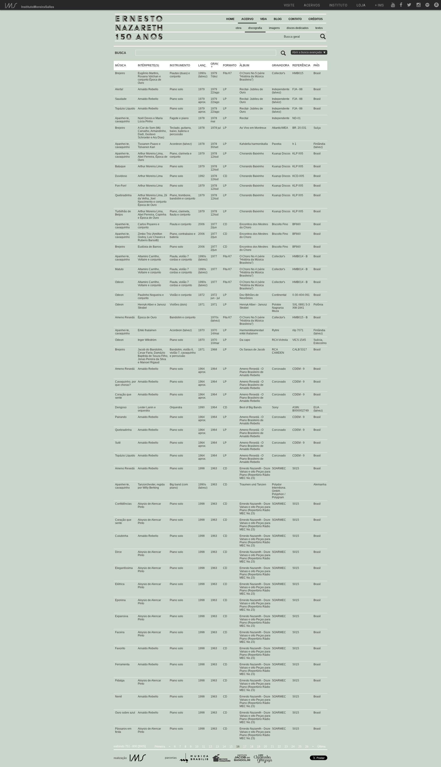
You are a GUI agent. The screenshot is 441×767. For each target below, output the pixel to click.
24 (293, 746)
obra (238, 28)
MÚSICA (120, 65)
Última (321, 746)
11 (203, 746)
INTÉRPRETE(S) (148, 65)
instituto (338, 5)
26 (306, 746)
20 (265, 746)
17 (244, 746)
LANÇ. (202, 65)
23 (286, 746)
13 (217, 746)
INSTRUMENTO (180, 65)
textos (319, 28)
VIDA (263, 19)
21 (272, 746)
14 (224, 746)
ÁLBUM (244, 65)
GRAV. (215, 63)
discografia (255, 28)
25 (300, 746)
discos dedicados (297, 28)
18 (251, 746)
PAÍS (316, 65)
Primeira (160, 746)
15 (231, 746)
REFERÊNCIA (301, 65)
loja (361, 5)
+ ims (379, 5)
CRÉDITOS (315, 19)
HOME (230, 19)
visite (289, 5)
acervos (312, 5)
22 (279, 746)
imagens (274, 28)
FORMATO (229, 65)
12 (210, 746)
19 (258, 746)
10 (196, 746)
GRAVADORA (280, 65)
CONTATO (295, 19)
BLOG (278, 19)
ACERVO (247, 19)
